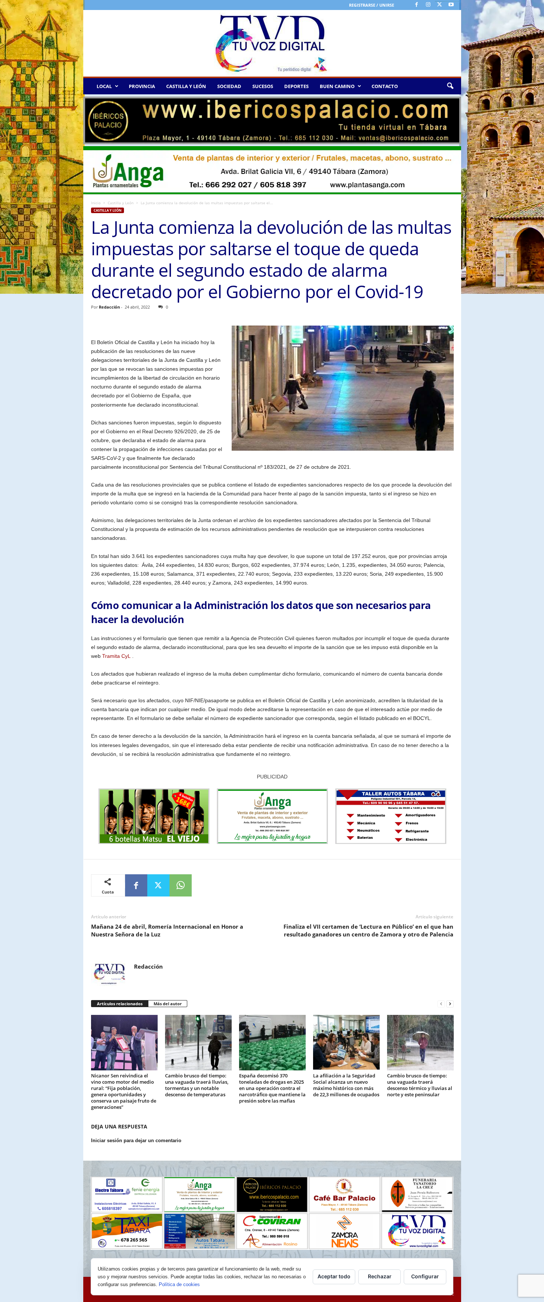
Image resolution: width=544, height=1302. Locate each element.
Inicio (96, 202)
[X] (439, 5)
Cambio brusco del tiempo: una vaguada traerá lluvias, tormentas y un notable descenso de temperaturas (196, 1085)
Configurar (425, 1276)
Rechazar (380, 1276)
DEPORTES (296, 86)
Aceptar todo (334, 1276)
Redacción (109, 307)
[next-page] (450, 1004)
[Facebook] (416, 5)
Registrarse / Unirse (371, 5)
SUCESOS (262, 86)
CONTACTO (385, 86)
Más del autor (168, 1003)
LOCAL (104, 86)
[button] (450, 86)
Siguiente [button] (451, 118)
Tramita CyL (116, 656)
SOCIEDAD (229, 86)
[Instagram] (428, 5)
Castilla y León (121, 202)
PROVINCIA (142, 86)
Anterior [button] (92, 118)
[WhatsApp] (180, 885)
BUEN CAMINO (337, 86)
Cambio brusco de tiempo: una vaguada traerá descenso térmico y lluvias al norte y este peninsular (419, 1085)
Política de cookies (179, 1284)
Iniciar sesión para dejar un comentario (136, 1140)
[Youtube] (451, 5)
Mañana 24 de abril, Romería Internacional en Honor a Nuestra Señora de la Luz (167, 930)
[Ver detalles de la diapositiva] (272, 120)
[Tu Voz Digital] (272, 43)
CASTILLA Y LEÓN (186, 86)
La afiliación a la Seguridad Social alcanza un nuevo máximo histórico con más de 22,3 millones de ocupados (346, 1085)
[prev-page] (441, 1004)
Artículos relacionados (119, 1003)
